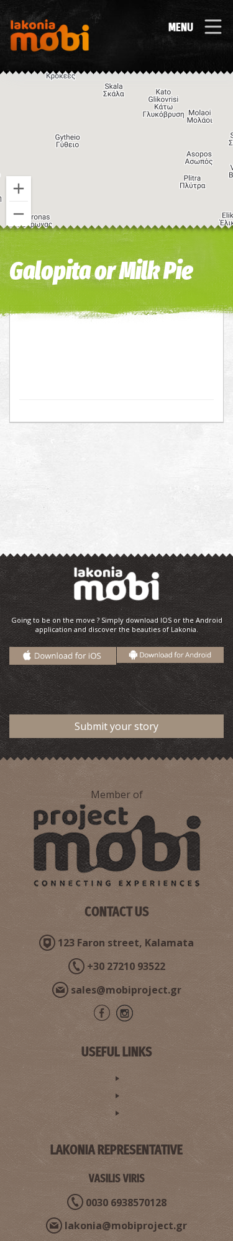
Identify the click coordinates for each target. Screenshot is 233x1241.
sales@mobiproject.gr (126, 990)
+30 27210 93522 (126, 966)
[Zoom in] (18, 188)
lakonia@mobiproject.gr (126, 1225)
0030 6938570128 (126, 1202)
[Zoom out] (18, 214)
